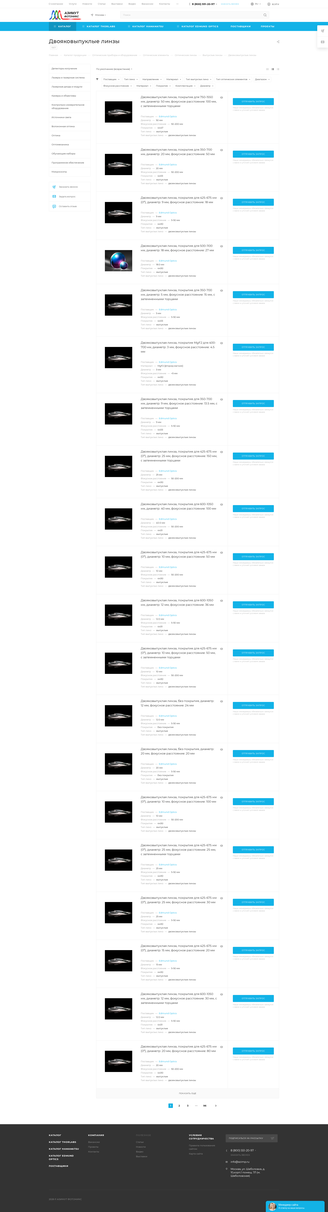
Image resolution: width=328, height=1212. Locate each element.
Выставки (141, 1156)
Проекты (93, 1146)
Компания (96, 1135)
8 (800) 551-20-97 (203, 4)
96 (204, 1105)
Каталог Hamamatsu (64, 1148)
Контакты (93, 1151)
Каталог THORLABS (62, 1142)
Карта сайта (196, 1153)
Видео (139, 1151)
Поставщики (58, 1166)
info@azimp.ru (240, 1161)
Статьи (140, 1142)
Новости (141, 1146)
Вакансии (94, 1142)
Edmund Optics (168, 116)
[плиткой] (267, 69)
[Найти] (265, 14)
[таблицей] (278, 69)
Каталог (55, 1135)
